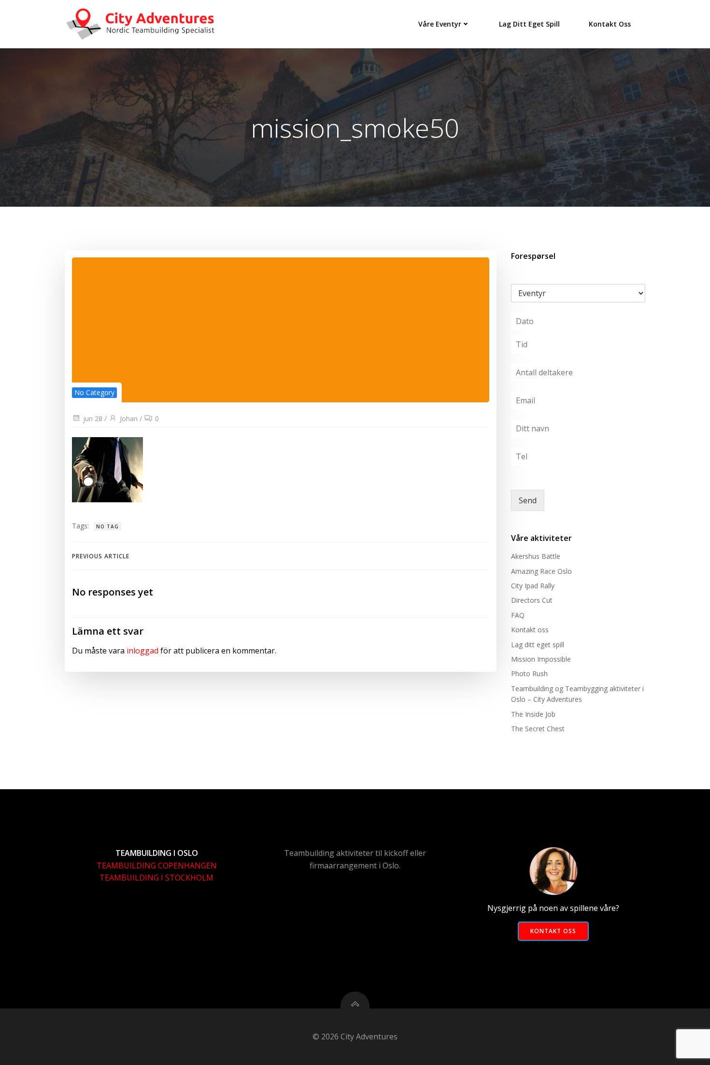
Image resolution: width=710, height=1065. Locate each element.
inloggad (142, 650)
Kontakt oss (610, 23)
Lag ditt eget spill (529, 23)
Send (528, 500)
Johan (129, 418)
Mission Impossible (541, 659)
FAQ (518, 615)
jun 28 (92, 418)
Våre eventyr (439, 23)
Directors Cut (532, 600)
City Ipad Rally (532, 585)
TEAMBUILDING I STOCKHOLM (156, 877)
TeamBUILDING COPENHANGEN (157, 865)
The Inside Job (533, 714)
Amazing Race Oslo (541, 571)
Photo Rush (529, 673)
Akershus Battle (535, 556)
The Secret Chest (538, 728)
